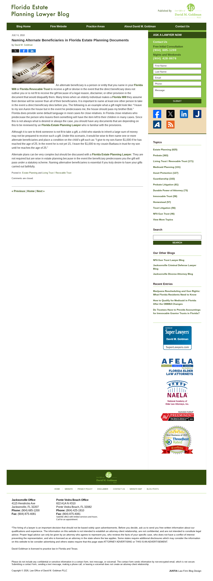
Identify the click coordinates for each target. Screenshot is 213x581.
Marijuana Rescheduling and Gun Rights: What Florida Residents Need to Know (176, 293)
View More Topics (163, 219)
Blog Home (23, 26)
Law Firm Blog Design (185, 570)
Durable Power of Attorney (170, 190)
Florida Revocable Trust (35, 89)
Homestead (162, 202)
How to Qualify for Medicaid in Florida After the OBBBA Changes (174, 302)
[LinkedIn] (184, 114)
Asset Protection (165, 173)
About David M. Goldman (140, 26)
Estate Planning (29, 173)
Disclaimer (102, 489)
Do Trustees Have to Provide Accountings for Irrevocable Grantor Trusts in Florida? (177, 311)
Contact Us (119, 489)
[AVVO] (157, 125)
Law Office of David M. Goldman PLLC (48, 570)
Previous (18, 191)
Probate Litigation (166, 184)
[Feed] (170, 125)
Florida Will (119, 97)
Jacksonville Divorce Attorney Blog (173, 274)
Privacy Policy (85, 489)
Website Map (136, 489)
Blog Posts (153, 489)
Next (41, 191)
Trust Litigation (164, 208)
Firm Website (58, 26)
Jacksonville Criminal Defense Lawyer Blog (174, 267)
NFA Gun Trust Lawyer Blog (168, 260)
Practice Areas (95, 26)
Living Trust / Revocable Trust (56, 173)
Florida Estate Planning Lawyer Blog (40, 11)
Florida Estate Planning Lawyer (61, 125)
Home (31, 191)
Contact (182, 26)
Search (177, 242)
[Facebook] (157, 114)
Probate (160, 155)
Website (69, 489)
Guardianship (164, 178)
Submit (177, 101)
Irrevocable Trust (165, 196)
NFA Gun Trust (164, 213)
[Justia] (197, 114)
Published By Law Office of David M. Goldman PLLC (179, 11)
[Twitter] (170, 114)
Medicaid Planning (167, 167)
